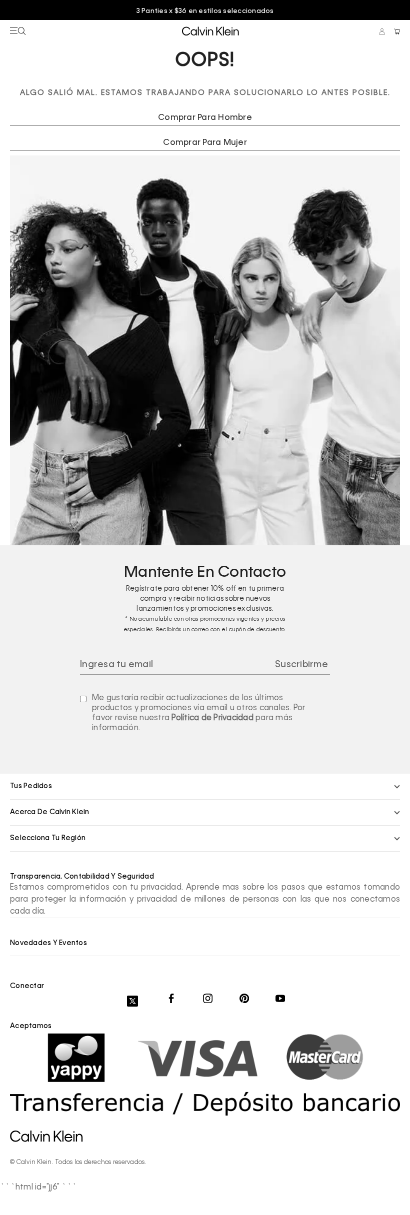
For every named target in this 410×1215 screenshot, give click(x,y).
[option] (205, 11)
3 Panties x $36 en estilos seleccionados (205, 11)
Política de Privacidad (213, 718)
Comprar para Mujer (205, 143)
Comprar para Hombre (205, 118)
